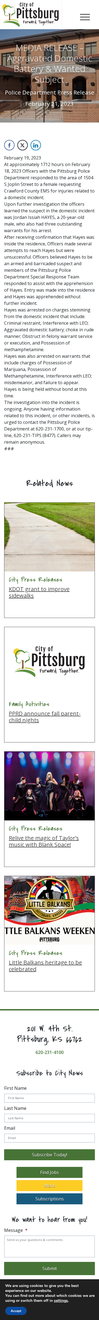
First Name (15, 1088)
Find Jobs (49, 1172)
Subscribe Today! (49, 1155)
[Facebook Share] (9, 145)
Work (49, 1186)
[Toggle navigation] (85, 16)
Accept (16, 1311)
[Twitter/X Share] (22, 145)
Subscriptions (49, 1199)
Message (16, 1230)
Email (9, 1128)
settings (61, 1300)
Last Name (15, 1108)
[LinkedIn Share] (36, 145)
